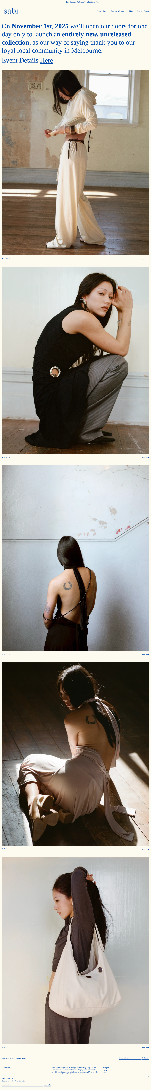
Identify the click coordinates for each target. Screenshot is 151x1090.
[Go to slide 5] (9, 258)
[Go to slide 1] (2, 258)
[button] (146, 11)
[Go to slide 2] (4, 258)
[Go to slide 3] (6, 258)
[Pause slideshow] (2, 70)
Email (104, 1073)
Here (46, 60)
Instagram (105, 1068)
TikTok (105, 1070)
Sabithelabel (6, 1068)
